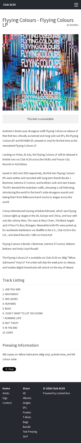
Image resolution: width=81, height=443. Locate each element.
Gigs (4, 398)
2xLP (25, 436)
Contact (7, 402)
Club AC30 (9, 4)
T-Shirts (27, 417)
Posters (27, 412)
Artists (5, 393)
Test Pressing (30, 431)
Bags (25, 422)
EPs (25, 407)
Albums (27, 398)
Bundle (27, 426)
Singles (27, 402)
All (24, 393)
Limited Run (63, 393)
